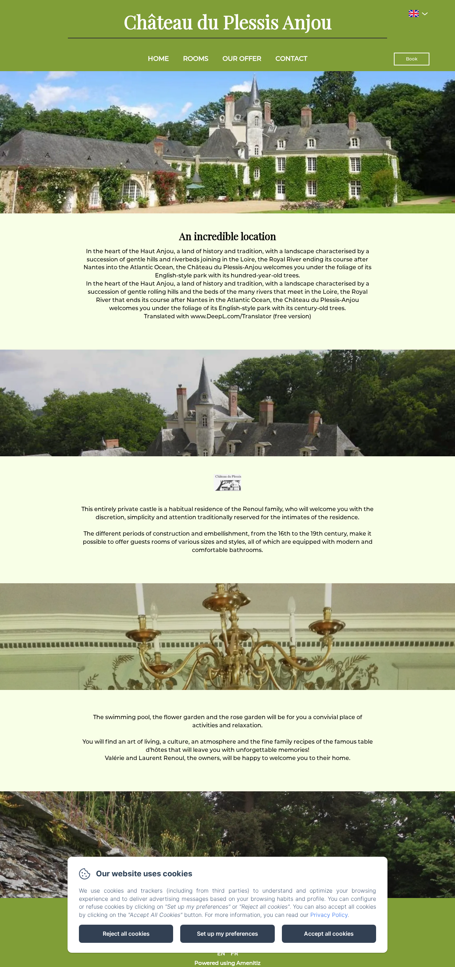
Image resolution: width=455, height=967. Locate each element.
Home (158, 59)
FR (234, 953)
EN (221, 953)
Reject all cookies (126, 933)
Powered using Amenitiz (227, 963)
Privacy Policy (329, 914)
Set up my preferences (227, 933)
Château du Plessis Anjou (228, 21)
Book (411, 59)
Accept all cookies (329, 933)
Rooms (195, 59)
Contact (291, 59)
